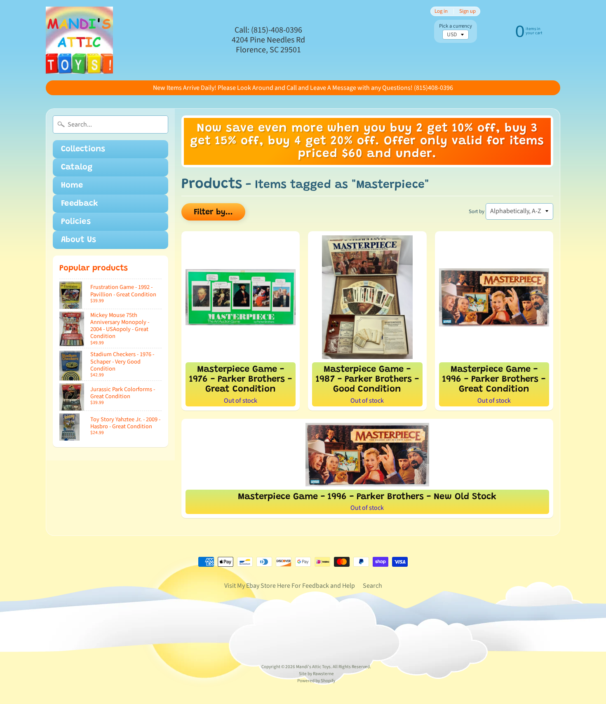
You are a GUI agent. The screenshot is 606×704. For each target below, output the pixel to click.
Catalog (76, 167)
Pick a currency (455, 26)
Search (372, 585)
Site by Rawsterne (316, 674)
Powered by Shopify (316, 681)
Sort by (476, 211)
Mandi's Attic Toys (313, 667)
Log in (441, 11)
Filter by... (213, 212)
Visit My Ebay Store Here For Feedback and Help (289, 585)
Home (72, 185)
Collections (83, 149)
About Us (78, 240)
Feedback (79, 203)
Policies (76, 222)
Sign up (467, 11)
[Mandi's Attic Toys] (79, 40)
